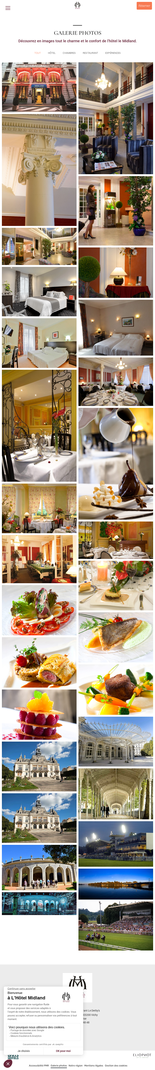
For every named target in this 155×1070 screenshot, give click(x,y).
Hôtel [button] (52, 53)
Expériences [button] (113, 53)
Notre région (76, 1065)
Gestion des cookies (116, 1065)
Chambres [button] (69, 53)
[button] (8, 8)
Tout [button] (37, 53)
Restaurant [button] (90, 53)
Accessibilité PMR (39, 1065)
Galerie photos (59, 1065)
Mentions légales (93, 1065)
